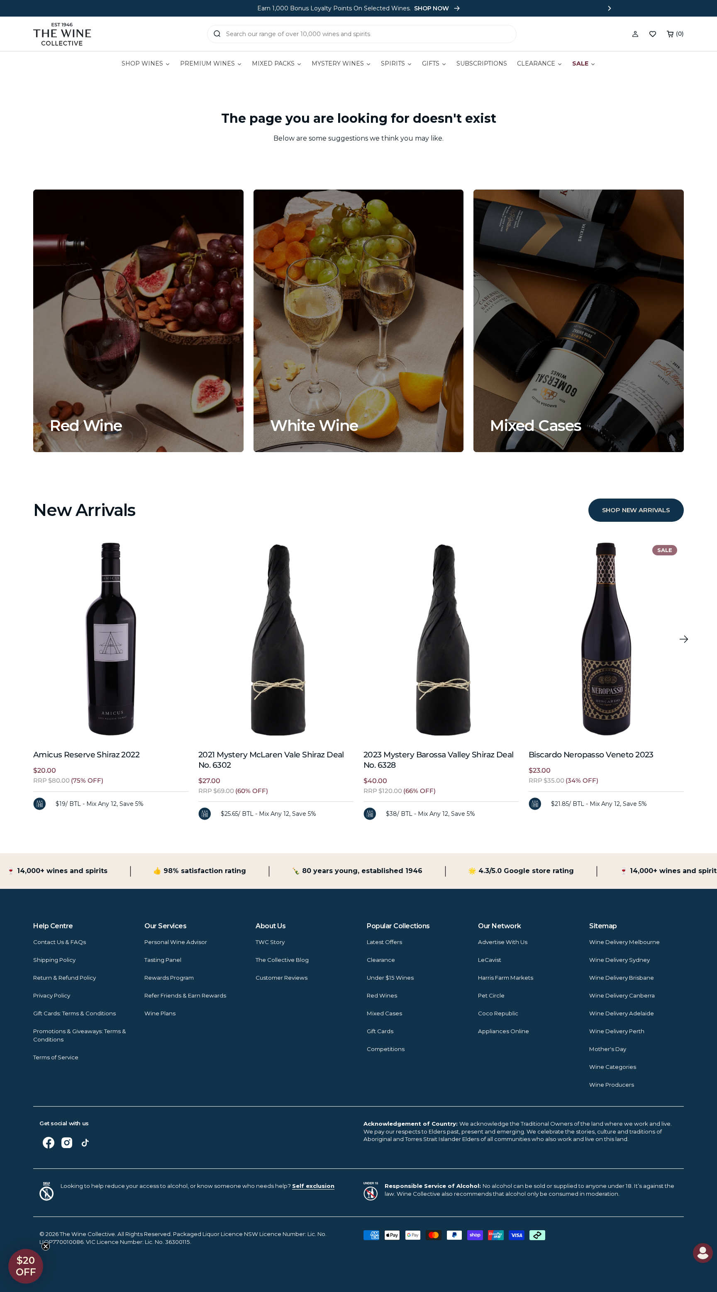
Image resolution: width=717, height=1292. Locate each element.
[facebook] (48, 1143)
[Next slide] (610, 8)
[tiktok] (85, 1143)
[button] (675, 34)
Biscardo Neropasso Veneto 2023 (591, 754)
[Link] (138, 321)
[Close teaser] (45, 1246)
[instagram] (67, 1143)
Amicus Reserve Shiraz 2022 (86, 754)
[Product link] (110, 639)
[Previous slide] (107, 8)
